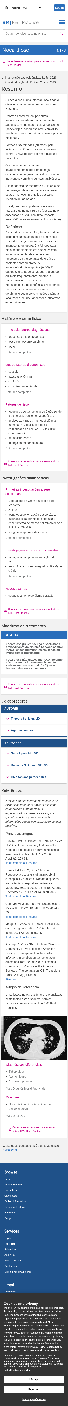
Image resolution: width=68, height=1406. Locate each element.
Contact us (10, 1266)
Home (7, 1178)
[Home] (21, 22)
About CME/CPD (13, 1260)
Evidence (9, 1212)
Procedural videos (14, 1206)
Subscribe (10, 1249)
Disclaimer (10, 1291)
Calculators (10, 1195)
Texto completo (15, 862)
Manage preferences (33, 1399)
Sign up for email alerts (17, 1271)
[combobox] (30, 33)
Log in (59, 7)
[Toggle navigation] (62, 22)
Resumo (31, 862)
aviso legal (10, 1149)
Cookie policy (54, 1347)
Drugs (7, 1218)
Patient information (15, 1201)
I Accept (34, 1379)
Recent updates (13, 1184)
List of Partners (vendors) (18, 1370)
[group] (34, 719)
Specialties (10, 1190)
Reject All (33, 1389)
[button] (54, 50)
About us (9, 1254)
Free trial (9, 1243)
